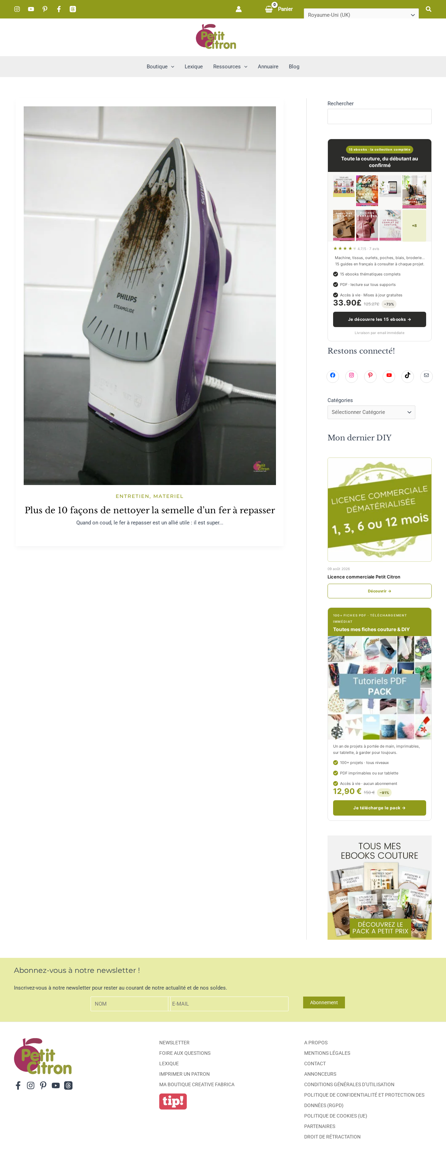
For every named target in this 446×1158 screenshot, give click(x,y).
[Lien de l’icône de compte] (239, 9)
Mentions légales (327, 1053)
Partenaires (319, 1126)
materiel (168, 496)
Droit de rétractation (332, 1137)
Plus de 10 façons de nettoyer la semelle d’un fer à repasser (150, 510)
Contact (315, 1063)
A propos (316, 1042)
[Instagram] (17, 9)
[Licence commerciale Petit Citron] (380, 509)
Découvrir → (380, 591)
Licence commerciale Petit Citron (364, 577)
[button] (429, 9)
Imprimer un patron (184, 1074)
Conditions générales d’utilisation (349, 1084)
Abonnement (324, 1002)
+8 (414, 225)
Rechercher (341, 103)
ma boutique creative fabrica (196, 1084)
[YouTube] (31, 9)
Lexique (169, 1063)
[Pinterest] (45, 9)
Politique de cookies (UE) (335, 1116)
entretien (132, 496)
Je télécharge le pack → (379, 807)
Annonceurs (320, 1074)
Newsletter (174, 1042)
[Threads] (73, 9)
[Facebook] (59, 9)
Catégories (340, 400)
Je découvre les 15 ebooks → (380, 319)
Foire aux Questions (184, 1053)
